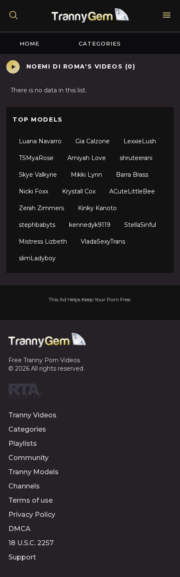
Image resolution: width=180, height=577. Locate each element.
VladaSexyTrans (103, 241)
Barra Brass (132, 174)
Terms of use (30, 500)
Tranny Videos (32, 415)
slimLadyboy (37, 258)
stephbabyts (37, 225)
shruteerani (136, 158)
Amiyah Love (86, 158)
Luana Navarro (40, 141)
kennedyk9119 (90, 225)
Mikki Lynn (86, 174)
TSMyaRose (36, 158)
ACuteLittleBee (132, 191)
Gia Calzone (92, 141)
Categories (100, 43)
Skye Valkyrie (38, 174)
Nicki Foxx (33, 191)
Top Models (38, 119)
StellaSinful (140, 225)
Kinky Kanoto (97, 208)
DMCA (19, 529)
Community (28, 458)
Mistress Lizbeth (43, 241)
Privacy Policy (31, 515)
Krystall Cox (78, 191)
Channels (24, 486)
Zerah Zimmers (41, 208)
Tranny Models (33, 472)
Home (29, 43)
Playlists (22, 443)
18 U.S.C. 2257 (31, 543)
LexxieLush (139, 141)
